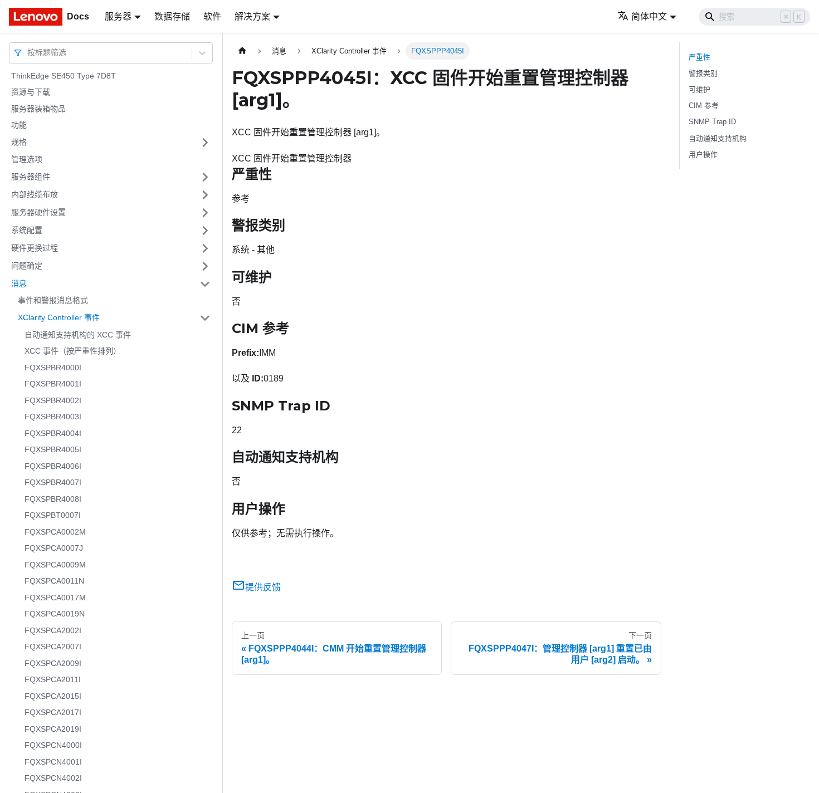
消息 (19, 283)
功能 (19, 125)
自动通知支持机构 (718, 138)
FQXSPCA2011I (53, 679)
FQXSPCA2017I (53, 712)
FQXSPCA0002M (55, 531)
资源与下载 (30, 92)
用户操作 (703, 154)
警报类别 (703, 73)
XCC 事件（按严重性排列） (73, 351)
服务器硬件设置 (38, 212)
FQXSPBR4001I (53, 384)
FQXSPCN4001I (53, 761)
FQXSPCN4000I (53, 745)
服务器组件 (30, 176)
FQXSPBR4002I (53, 400)
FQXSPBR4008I (53, 499)
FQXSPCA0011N (54, 581)
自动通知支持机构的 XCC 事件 (78, 334)
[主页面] (242, 51)
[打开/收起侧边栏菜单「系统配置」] (205, 230)
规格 (19, 142)
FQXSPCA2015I (53, 696)
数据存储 (172, 16)
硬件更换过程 (34, 247)
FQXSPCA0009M (55, 564)
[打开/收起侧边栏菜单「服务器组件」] (205, 177)
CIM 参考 (704, 105)
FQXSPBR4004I (53, 433)
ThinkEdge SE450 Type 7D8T (63, 75)
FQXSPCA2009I (53, 663)
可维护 (699, 89)
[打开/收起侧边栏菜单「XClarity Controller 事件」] (205, 318)
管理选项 (26, 159)
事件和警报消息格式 (53, 300)
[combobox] (28, 52)
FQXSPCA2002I (53, 630)
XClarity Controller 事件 (59, 317)
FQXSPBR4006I (53, 466)
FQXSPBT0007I (53, 515)
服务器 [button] (118, 16)
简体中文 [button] (649, 16)
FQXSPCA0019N (55, 614)
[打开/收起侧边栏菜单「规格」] (205, 142)
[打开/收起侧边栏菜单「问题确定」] (205, 266)
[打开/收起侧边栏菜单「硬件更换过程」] (205, 248)
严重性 (699, 57)
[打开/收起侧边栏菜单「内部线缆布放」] (205, 195)
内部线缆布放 (34, 194)
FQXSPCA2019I (53, 729)
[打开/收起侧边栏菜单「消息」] (205, 284)
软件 (212, 16)
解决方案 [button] (252, 16)
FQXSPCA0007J (54, 548)
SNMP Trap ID (712, 122)
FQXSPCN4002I (53, 778)
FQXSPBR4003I (53, 417)
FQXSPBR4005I (53, 450)
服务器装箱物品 (38, 108)
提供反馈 (263, 587)
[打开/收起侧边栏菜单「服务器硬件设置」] (205, 213)
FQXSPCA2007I (53, 647)
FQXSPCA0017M (55, 597)
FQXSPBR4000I (53, 367)
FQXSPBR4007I (53, 482)
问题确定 (26, 265)
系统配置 (26, 230)
